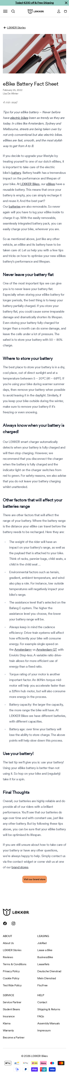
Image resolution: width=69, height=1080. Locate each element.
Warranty (8, 1030)
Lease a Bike (44, 950)
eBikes (50, 184)
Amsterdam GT (46, 649)
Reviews (8, 957)
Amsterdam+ (23, 649)
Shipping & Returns (48, 1009)
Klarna (6, 1023)
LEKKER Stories (16, 27)
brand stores (20, 867)
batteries (14, 206)
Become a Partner (14, 1037)
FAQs (40, 1016)
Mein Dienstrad (46, 978)
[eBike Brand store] (34, 879)
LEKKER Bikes (29, 184)
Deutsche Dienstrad (49, 971)
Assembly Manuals (48, 1023)
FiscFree (42, 985)
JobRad (42, 943)
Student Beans (11, 1009)
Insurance (9, 1016)
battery (16, 173)
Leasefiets (43, 964)
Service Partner (12, 1002)
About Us (8, 943)
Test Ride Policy (12, 985)
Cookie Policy (11, 978)
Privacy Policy (11, 971)
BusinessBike (45, 957)
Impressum (44, 1030)
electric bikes (19, 118)
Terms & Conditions (14, 964)
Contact (42, 1002)
